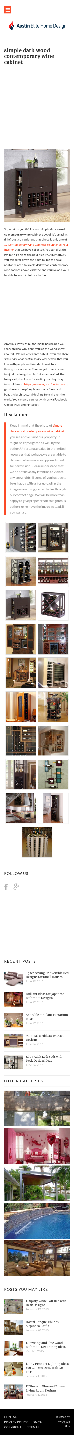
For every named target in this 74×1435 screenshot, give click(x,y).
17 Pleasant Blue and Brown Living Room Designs (45, 1388)
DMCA (37, 1422)
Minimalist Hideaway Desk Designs (45, 1038)
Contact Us (13, 1417)
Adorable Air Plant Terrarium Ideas (47, 1017)
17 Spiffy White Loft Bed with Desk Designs (46, 1303)
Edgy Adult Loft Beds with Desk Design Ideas (44, 1059)
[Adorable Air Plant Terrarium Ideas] (13, 1020)
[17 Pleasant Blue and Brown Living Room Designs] (13, 1391)
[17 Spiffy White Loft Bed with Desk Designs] (13, 1306)
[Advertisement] (37, 104)
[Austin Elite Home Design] (37, 25)
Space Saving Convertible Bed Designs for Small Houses (47, 975)
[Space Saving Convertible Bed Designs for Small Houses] (13, 978)
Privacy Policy (16, 1422)
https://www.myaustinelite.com (44, 384)
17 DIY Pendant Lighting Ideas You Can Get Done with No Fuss (47, 1368)
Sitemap (33, 1427)
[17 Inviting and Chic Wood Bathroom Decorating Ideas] (13, 1348)
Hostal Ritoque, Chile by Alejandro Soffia (42, 1324)
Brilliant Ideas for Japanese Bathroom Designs (45, 996)
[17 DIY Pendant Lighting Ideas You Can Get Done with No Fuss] (13, 1369)
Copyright (13, 1427)
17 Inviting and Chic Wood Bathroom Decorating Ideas (46, 1345)
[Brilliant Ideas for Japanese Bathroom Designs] (13, 999)
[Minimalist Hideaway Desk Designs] (13, 1041)
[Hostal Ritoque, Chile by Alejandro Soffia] (13, 1327)
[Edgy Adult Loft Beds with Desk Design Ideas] (13, 1062)
